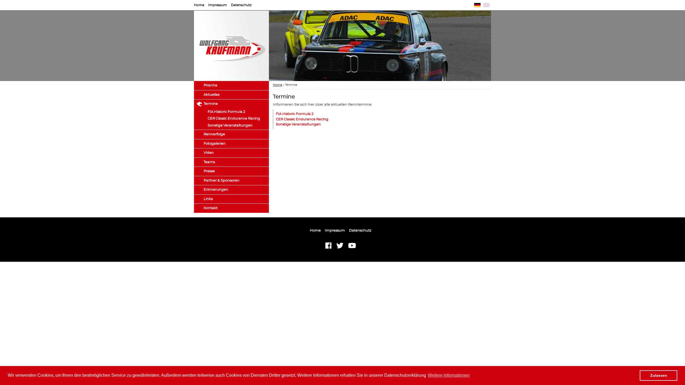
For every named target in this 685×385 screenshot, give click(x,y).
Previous (261, 46)
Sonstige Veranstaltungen (230, 125)
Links (208, 199)
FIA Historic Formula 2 (226, 112)
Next (499, 46)
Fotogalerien (215, 143)
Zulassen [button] (658, 375)
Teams (209, 162)
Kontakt (211, 208)
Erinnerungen (216, 189)
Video (209, 153)
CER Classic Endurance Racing (234, 118)
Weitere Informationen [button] (449, 375)
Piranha (210, 85)
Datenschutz (241, 5)
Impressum (217, 5)
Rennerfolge (214, 134)
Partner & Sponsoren (221, 180)
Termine (211, 104)
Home (199, 5)
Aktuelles (211, 95)
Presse (209, 171)
